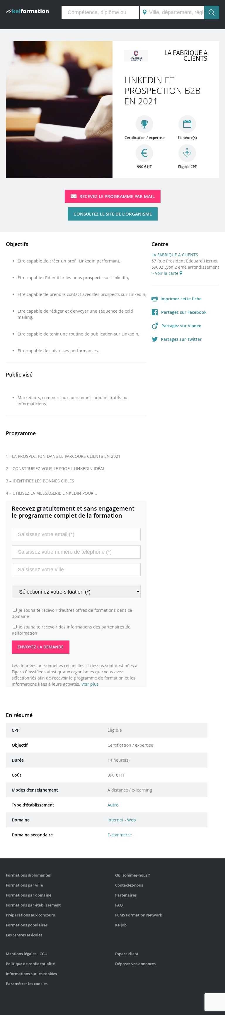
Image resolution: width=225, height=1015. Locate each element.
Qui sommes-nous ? (132, 875)
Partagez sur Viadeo (181, 325)
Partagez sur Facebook (184, 312)
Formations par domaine (28, 895)
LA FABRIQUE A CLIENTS (174, 254)
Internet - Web (122, 820)
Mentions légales (21, 953)
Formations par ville (24, 885)
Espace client (126, 953)
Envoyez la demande (41, 647)
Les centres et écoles (24, 935)
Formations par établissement (33, 905)
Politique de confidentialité (30, 963)
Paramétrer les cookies (26, 983)
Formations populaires (26, 925)
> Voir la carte (165, 273)
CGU (43, 953)
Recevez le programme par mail (117, 196)
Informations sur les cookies (31, 973)
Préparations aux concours (30, 915)
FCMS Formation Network (138, 915)
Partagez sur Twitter (181, 339)
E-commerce (120, 835)
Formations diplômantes (28, 875)
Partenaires (126, 895)
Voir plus (90, 684)
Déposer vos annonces (135, 963)
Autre (113, 805)
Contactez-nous (129, 885)
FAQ (119, 905)
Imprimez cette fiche (181, 298)
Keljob (121, 925)
